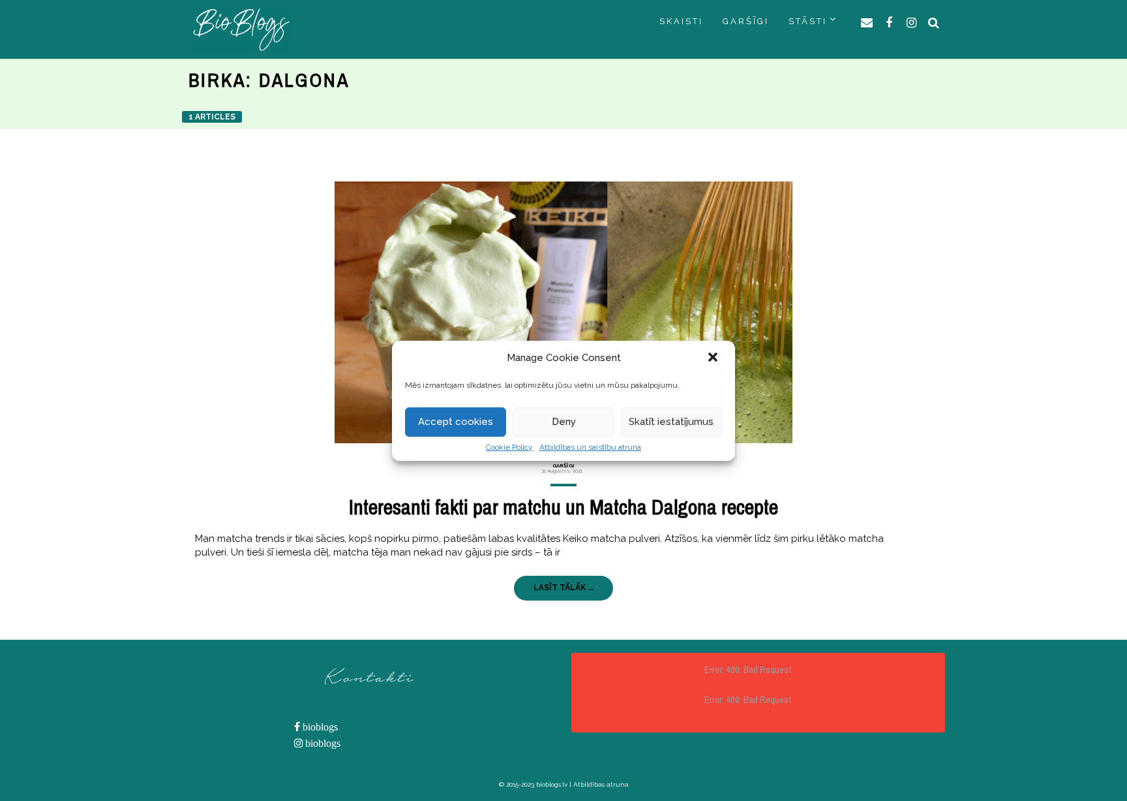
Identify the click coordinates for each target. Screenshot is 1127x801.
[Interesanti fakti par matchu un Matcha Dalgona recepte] (563, 312)
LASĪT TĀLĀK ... (563, 587)
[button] (714, 358)
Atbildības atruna (601, 784)
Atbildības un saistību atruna (590, 447)
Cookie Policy (509, 447)
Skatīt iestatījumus (671, 422)
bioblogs (319, 727)
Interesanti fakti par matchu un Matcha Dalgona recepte (563, 507)
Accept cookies (455, 422)
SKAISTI (681, 21)
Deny (564, 422)
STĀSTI (808, 21)
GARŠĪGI (746, 21)
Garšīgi (563, 465)
